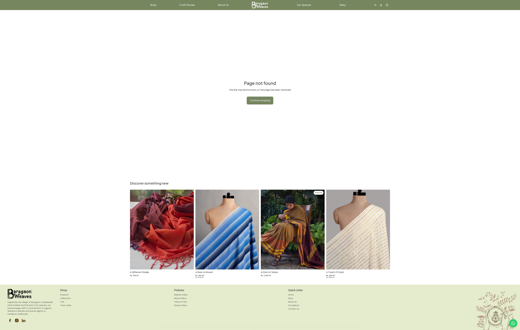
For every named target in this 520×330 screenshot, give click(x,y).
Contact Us (293, 309)
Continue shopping (260, 100)
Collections (65, 298)
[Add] (189, 265)
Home (291, 294)
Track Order (65, 305)
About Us (292, 301)
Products (64, 294)
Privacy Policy (180, 305)
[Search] (375, 5)
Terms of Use (180, 301)
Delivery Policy (181, 294)
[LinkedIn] (23, 320)
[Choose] (255, 265)
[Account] (381, 5)
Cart (62, 301)
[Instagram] (10, 320)
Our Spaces (293, 305)
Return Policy (180, 298)
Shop (290, 298)
